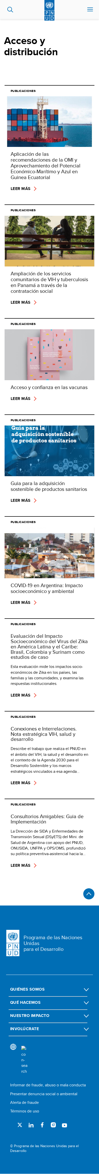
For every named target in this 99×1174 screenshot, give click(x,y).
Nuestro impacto (29, 1015)
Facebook (42, 1124)
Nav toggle (90, 9)
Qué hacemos (25, 1002)
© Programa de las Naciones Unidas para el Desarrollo (44, 1148)
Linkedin (31, 1124)
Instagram (53, 1124)
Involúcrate (24, 1029)
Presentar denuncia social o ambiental (43, 1094)
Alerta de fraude (24, 1102)
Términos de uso (24, 1111)
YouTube (64, 1124)
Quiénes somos (27, 989)
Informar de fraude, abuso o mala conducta (48, 1085)
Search (10, 9)
